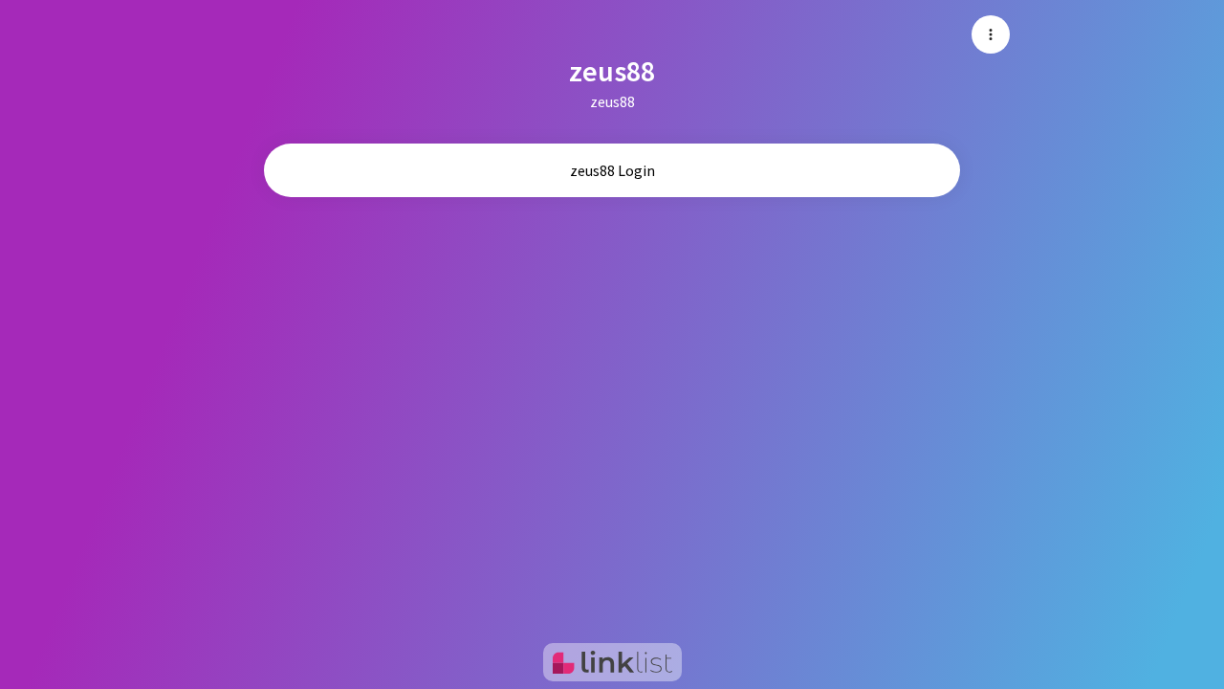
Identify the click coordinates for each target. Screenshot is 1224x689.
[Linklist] (612, 662)
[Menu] (991, 34)
